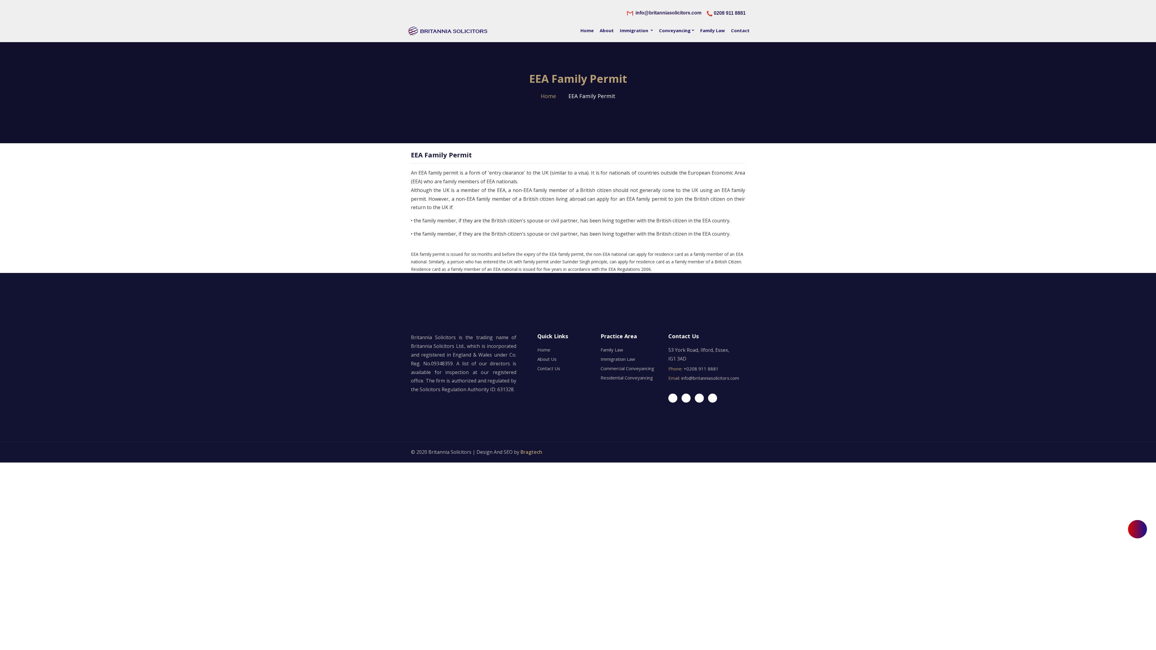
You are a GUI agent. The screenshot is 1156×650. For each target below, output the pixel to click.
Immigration (634, 30)
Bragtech (531, 452)
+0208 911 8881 (701, 369)
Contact (740, 30)
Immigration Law (618, 359)
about (607, 30)
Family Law (712, 30)
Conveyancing (675, 30)
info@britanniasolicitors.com (711, 378)
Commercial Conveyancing (627, 368)
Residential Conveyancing (627, 378)
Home (587, 30)
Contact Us (548, 368)
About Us (547, 359)
